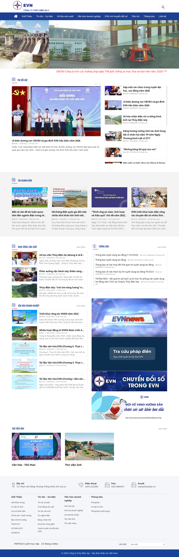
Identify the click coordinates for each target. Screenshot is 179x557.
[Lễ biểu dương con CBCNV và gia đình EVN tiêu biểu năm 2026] (56, 111)
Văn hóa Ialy (69, 506)
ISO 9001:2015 (17, 528)
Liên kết (122, 544)
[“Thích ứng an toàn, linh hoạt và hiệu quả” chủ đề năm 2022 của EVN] (109, 197)
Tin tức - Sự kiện (44, 16)
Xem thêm (81, 247)
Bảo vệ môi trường (18, 520)
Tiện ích (135, 16)
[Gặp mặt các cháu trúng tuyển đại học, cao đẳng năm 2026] (113, 90)
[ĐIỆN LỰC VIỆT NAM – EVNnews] (129, 317)
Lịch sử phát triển (18, 511)
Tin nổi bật (22, 80)
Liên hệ (162, 16)
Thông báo (149, 16)
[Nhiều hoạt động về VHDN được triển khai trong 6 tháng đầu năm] (24, 333)
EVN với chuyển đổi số (116, 16)
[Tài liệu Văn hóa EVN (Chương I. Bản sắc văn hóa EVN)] (24, 382)
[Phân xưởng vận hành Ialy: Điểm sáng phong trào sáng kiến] (24, 274)
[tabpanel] (89, 44)
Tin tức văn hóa (44, 511)
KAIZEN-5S (15, 532)
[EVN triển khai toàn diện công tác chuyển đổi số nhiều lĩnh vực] (149, 197)
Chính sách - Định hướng (21, 515)
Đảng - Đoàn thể (44, 520)
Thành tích (15, 524)
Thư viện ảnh (18, 428)
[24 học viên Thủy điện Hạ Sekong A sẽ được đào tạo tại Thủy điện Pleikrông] (24, 258)
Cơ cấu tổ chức (17, 506)
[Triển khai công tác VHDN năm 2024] (24, 317)
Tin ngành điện (24, 180)
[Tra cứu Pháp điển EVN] (129, 353)
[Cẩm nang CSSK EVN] (129, 405)
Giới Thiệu (27, 16)
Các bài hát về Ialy (71, 514)
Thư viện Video (70, 523)
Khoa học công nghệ (46, 524)
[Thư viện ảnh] (89, 446)
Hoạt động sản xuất (27, 247)
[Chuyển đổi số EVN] (129, 380)
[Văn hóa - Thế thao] (36, 446)
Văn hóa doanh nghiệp (89, 16)
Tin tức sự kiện (44, 502)
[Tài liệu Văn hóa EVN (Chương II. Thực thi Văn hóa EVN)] (24, 366)
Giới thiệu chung (17, 502)
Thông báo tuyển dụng (100, 511)
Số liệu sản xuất (65, 16)
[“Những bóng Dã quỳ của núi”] (113, 152)
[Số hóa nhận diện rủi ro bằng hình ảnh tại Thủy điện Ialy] (113, 120)
